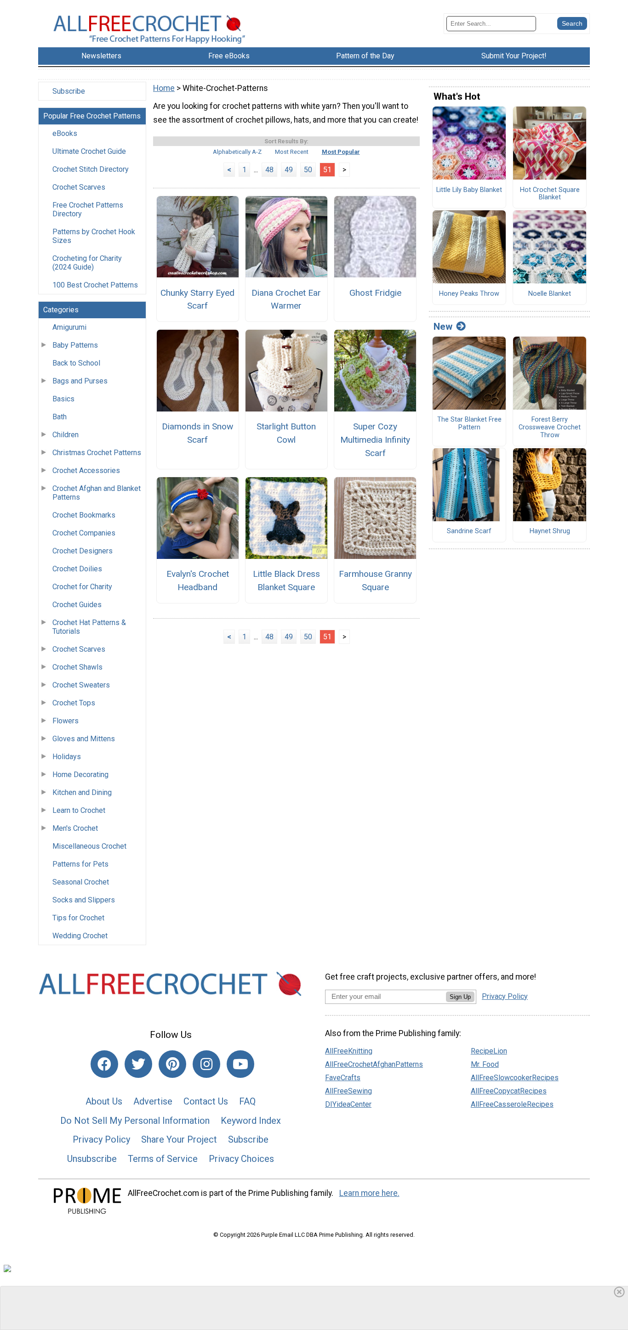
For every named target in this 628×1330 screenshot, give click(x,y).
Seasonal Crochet (80, 882)
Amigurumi (69, 327)
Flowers (65, 720)
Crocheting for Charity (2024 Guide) (87, 262)
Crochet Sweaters (81, 685)
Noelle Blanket (549, 294)
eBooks (64, 133)
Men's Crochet (75, 828)
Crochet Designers (82, 551)
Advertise (152, 1101)
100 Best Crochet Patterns (95, 285)
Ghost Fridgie (375, 292)
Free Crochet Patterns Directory (87, 209)
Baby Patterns (75, 345)
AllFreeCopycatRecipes (509, 1091)
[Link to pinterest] (172, 1064)
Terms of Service (163, 1158)
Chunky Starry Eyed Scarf (197, 299)
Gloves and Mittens (83, 738)
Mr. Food (485, 1064)
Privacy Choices (241, 1158)
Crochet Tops (73, 703)
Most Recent (291, 151)
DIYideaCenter (348, 1104)
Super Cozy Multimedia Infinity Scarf (375, 439)
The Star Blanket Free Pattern (469, 423)
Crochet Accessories (86, 470)
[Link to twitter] (138, 1064)
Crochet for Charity (82, 586)
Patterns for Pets (80, 864)
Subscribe (68, 91)
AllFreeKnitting (348, 1051)
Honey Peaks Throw (469, 294)
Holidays (66, 756)
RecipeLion (489, 1051)
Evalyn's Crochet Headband (197, 580)
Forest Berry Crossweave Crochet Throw (550, 427)
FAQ (247, 1101)
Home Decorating (80, 774)
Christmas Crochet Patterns (96, 452)
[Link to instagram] (206, 1064)
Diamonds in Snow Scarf (197, 433)
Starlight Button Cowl (286, 433)
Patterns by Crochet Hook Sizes (93, 236)
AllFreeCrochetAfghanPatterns (374, 1064)
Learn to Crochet (78, 810)
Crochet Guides (77, 604)
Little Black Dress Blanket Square (286, 580)
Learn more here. (369, 1193)
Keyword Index (251, 1120)
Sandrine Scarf (469, 531)
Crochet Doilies (77, 568)
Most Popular (341, 151)
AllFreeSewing (348, 1091)
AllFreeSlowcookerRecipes (515, 1077)
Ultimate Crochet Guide (89, 151)
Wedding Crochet (80, 935)
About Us (104, 1101)
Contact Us (205, 1101)
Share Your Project (179, 1139)
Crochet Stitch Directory (90, 169)
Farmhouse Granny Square (375, 580)
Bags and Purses (80, 381)
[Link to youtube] (240, 1064)
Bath (59, 416)
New (443, 326)
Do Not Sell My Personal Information (135, 1120)
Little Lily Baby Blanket (469, 190)
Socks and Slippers (83, 900)
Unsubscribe (92, 1158)
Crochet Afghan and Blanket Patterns (96, 493)
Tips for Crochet (78, 917)
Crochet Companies (83, 533)
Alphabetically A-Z (237, 151)
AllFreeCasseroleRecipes (512, 1104)
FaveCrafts (342, 1077)
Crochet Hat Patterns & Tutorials (89, 627)
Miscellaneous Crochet (89, 846)
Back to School (76, 363)
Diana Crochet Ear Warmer (286, 299)
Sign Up (460, 996)
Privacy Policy (101, 1139)
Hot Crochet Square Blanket (550, 194)
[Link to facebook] (104, 1064)
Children (65, 434)
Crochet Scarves (78, 187)
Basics (63, 398)
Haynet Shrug (550, 531)
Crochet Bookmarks (83, 515)
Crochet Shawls (77, 667)
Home (164, 88)
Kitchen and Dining (82, 792)
